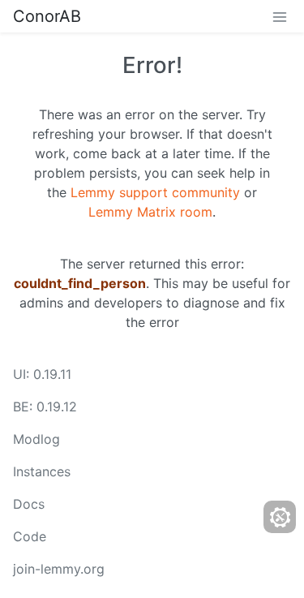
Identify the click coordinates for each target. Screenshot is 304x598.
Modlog (36, 439)
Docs (29, 504)
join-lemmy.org (59, 569)
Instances (42, 471)
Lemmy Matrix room (150, 212)
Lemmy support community (155, 192)
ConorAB (47, 16)
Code (29, 536)
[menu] (279, 16)
